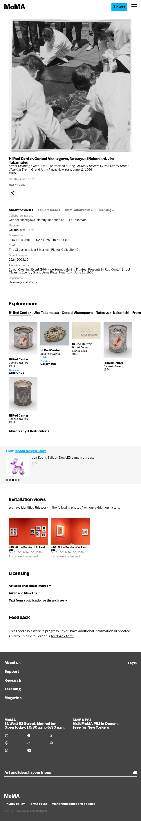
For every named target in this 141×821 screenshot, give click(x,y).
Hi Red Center (21, 158)
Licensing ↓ (105, 209)
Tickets (119, 7)
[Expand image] (70, 85)
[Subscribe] (135, 772)
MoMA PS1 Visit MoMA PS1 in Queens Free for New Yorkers (95, 723)
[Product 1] (7, 480)
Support (11, 671)
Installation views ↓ (79, 209)
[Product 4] (16, 480)
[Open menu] (134, 6)
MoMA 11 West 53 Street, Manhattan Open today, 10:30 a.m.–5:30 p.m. (34, 723)
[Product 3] (13, 480)
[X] (58, 735)
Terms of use (38, 803)
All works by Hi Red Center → (29, 431)
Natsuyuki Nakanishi (88, 158)
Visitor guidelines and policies (73, 803)
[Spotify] (58, 743)
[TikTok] (36, 743)
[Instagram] (14, 735)
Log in (132, 662)
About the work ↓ (21, 209)
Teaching (12, 689)
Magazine (12, 698)
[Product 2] (10, 480)
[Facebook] (36, 735)
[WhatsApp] (14, 750)
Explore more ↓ (49, 209)
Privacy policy (14, 803)
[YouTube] (36, 750)
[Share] (13, 193)
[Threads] (14, 743)
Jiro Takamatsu (46, 313)
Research (12, 680)
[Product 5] (18, 480)
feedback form (62, 636)
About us (12, 662)
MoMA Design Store (30, 451)
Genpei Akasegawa (51, 158)
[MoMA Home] (14, 6)
